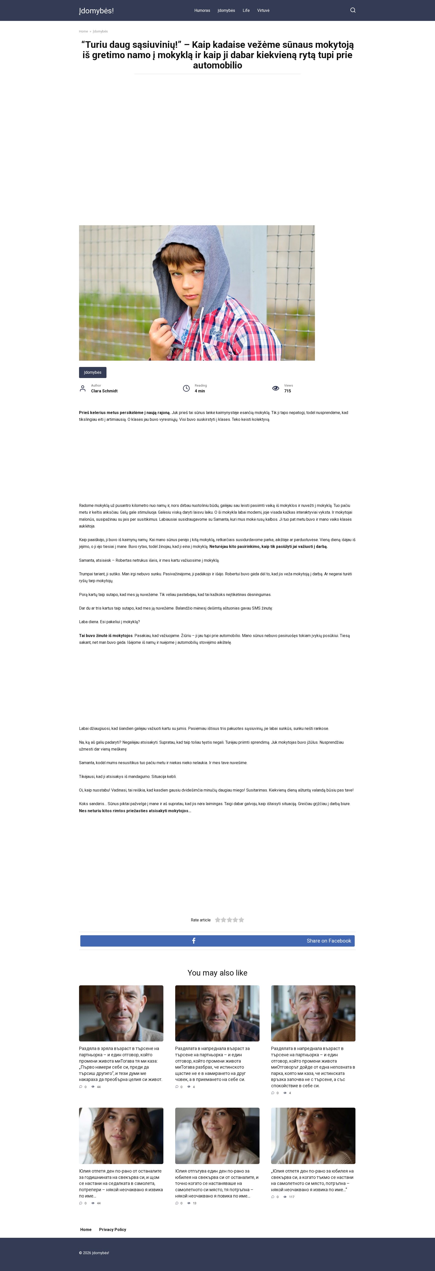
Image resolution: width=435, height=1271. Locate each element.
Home (86, 1229)
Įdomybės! (96, 10)
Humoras (202, 10)
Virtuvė (263, 10)
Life (246, 10)
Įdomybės (226, 10)
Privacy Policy (112, 1229)
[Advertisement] (217, 114)
